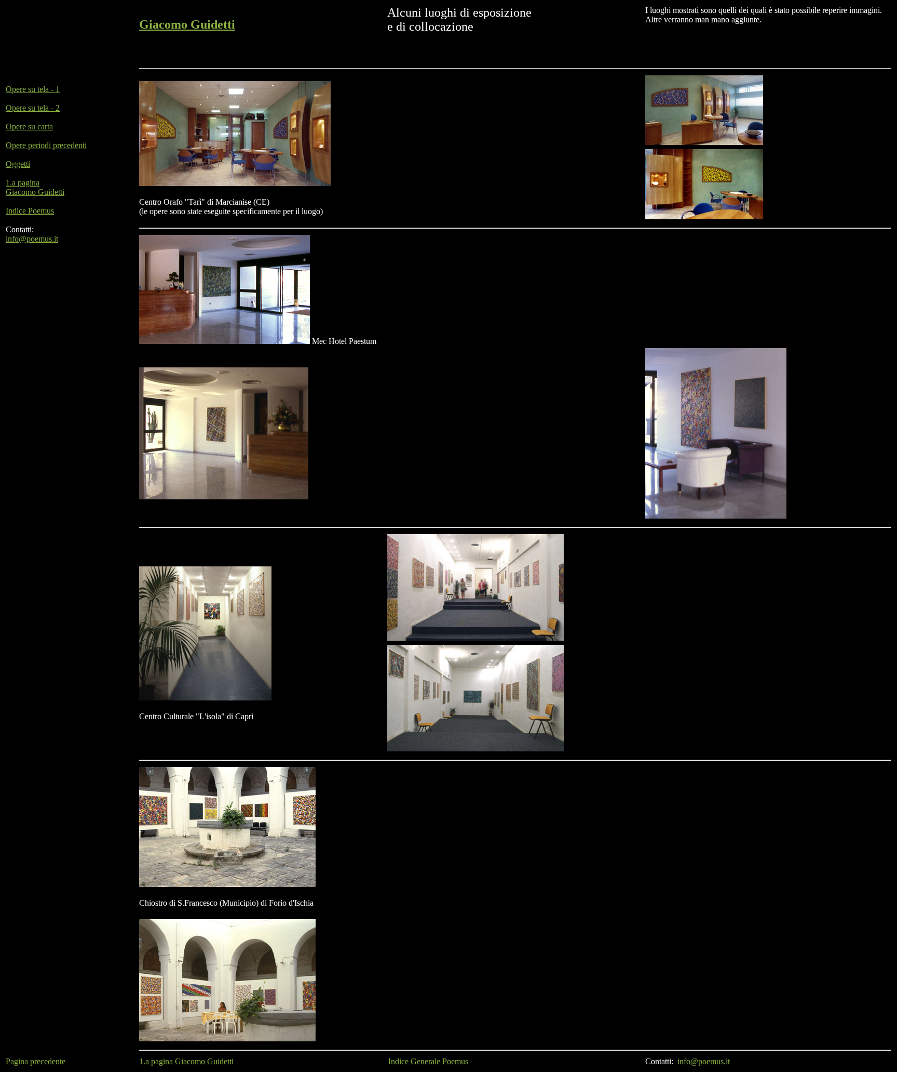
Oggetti (18, 164)
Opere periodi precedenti (46, 145)
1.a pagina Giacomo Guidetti (35, 187)
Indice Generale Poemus (428, 1061)
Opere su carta (29, 126)
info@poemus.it (32, 238)
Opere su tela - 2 (33, 107)
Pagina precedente (35, 1061)
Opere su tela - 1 (33, 89)
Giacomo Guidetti (187, 24)
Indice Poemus (30, 210)
